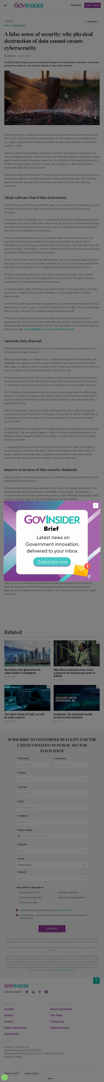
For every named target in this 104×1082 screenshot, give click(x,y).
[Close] (95, 505)
